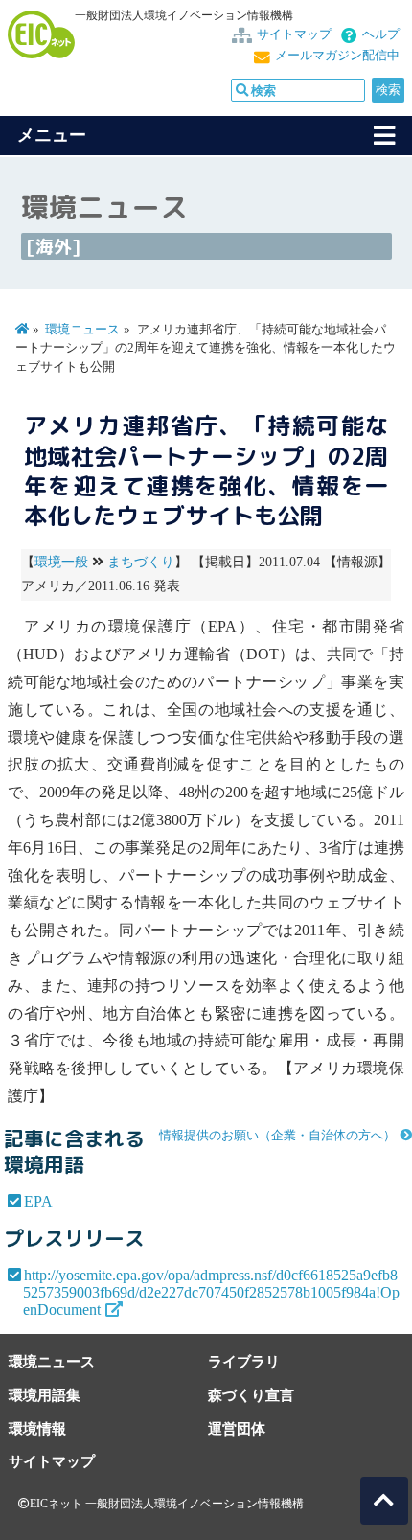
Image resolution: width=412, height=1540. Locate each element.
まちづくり (140, 562)
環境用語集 (44, 1395)
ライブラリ (244, 1361)
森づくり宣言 (251, 1395)
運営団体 (236, 1428)
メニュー (51, 135)
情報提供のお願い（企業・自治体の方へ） (277, 1135)
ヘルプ (381, 34)
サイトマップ (294, 34)
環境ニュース (82, 329)
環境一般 (61, 562)
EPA (38, 1201)
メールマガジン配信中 (337, 55)
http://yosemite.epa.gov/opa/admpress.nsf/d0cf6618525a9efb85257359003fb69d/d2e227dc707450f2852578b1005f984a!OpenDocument (211, 1292)
